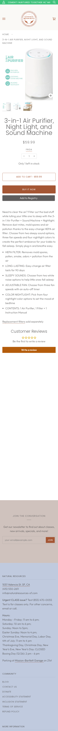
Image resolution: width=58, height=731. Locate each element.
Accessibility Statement (16, 696)
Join (50, 540)
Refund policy (10, 711)
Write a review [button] (29, 349)
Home (5, 34)
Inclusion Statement (14, 701)
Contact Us (9, 686)
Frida (29, 149)
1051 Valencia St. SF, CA (16, 584)
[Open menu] (6, 19)
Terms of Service (12, 706)
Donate (6, 691)
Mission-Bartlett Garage (29, 660)
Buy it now (29, 189)
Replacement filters (13, 321)
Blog (5, 681)
